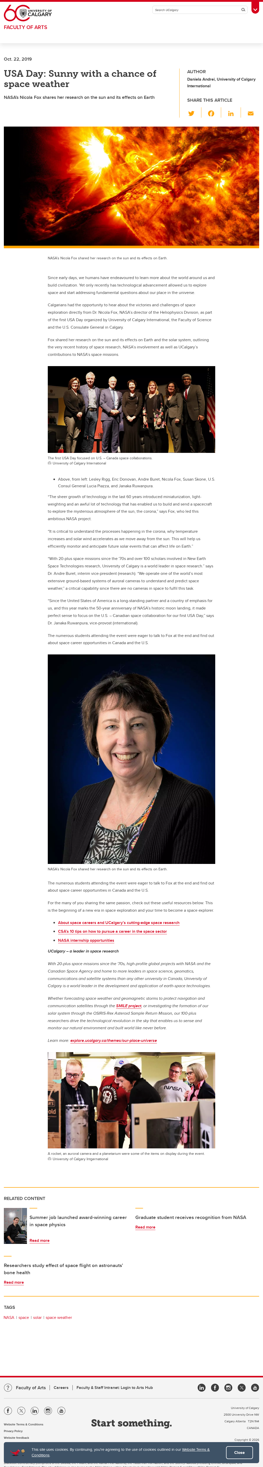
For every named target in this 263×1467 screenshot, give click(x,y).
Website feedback (16, 1437)
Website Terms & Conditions (23, 1424)
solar (37, 1317)
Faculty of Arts (25, 27)
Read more (40, 1240)
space (23, 1317)
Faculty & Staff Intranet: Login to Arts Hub (115, 1387)
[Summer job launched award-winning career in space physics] (15, 1226)
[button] (194, 112)
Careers (61, 1387)
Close (239, 1452)
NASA (9, 1317)
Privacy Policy (13, 1431)
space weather (59, 1317)
